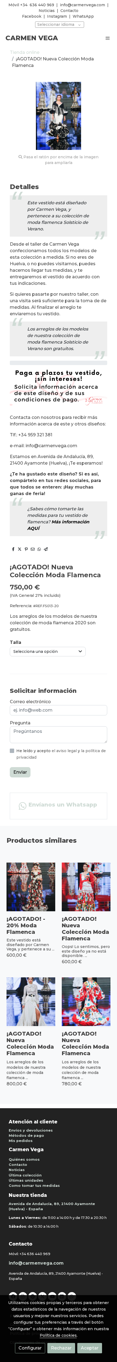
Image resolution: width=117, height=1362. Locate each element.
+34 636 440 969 (35, 1254)
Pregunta (20, 722)
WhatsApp (83, 16)
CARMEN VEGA (31, 38)
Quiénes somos (24, 1159)
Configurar (30, 1348)
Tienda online (24, 52)
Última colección (25, 1175)
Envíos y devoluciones (31, 1130)
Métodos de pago (26, 1136)
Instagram (57, 16)
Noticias (47, 10)
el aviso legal (65, 750)
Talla (15, 642)
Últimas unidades (26, 1180)
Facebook (31, 16)
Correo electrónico (30, 701)
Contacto (69, 10)
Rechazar (61, 1348)
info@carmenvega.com (82, 4)
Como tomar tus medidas (34, 1186)
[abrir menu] (108, 38)
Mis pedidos (21, 1141)
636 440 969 (42, 4)
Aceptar (89, 1348)
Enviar (20, 772)
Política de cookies (58, 1335)
